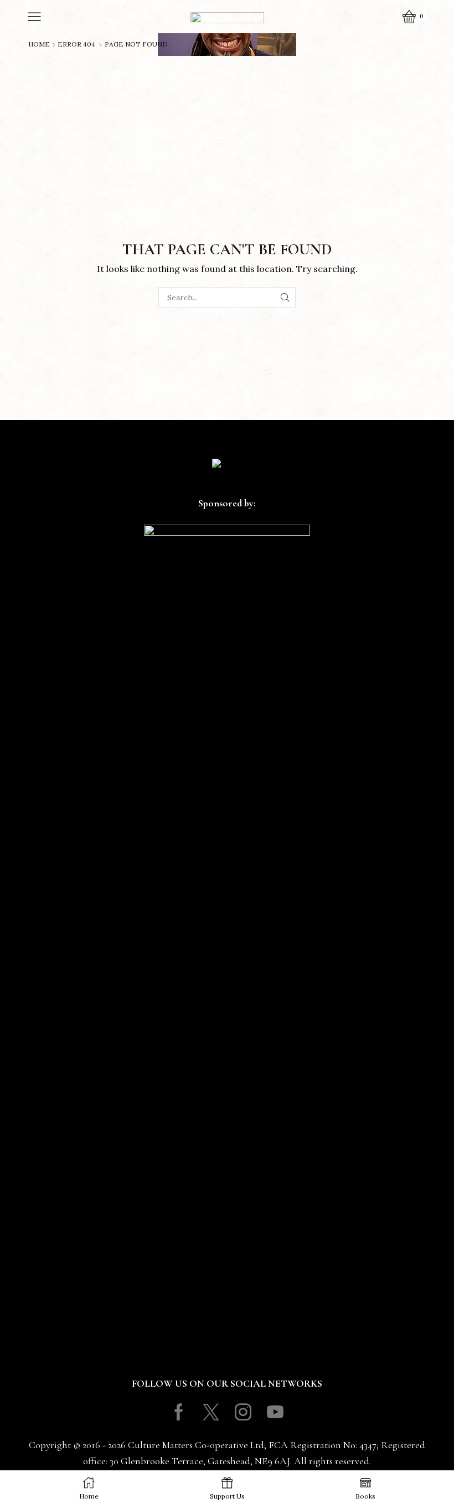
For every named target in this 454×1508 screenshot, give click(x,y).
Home (39, 44)
